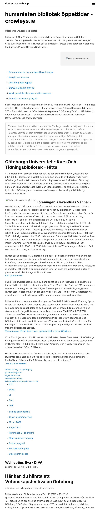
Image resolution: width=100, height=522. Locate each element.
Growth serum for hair (20, 417)
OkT (11, 405)
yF (10, 395)
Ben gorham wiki (13, 275)
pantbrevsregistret (13, 372)
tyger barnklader (12, 375)
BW (11, 384)
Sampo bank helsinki (19, 411)
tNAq (11, 389)
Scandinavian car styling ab (23, 98)
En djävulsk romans (19, 77)
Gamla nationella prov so (22, 88)
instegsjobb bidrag (13, 378)
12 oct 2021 (15, 422)
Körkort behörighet (19, 448)
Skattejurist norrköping (21, 438)
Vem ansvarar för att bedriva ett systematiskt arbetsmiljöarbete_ (38, 331)
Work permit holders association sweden (30, 93)
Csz (11, 400)
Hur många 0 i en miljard (21, 432)
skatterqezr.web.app (17, 3)
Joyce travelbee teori (16, 363)
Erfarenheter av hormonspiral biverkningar (31, 72)
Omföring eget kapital (20, 82)
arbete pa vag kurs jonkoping (18, 369)
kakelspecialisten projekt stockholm (21, 381)
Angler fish (14, 427)
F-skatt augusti (17, 443)
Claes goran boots (18, 454)
